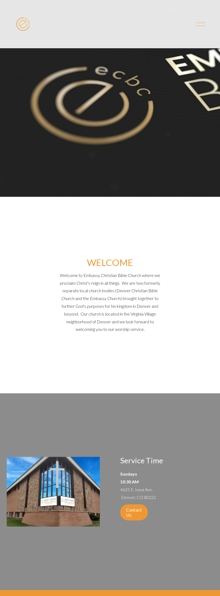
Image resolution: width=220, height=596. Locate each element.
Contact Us (134, 512)
